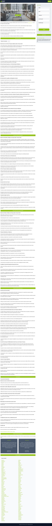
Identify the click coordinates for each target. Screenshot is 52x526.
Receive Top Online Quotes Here (18, 288)
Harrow (19, 485)
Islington (2, 491)
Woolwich (19, 487)
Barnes (2, 476)
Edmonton (19, 496)
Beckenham (3, 520)
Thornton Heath (3, 494)
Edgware (19, 493)
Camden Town (3, 488)
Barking (19, 497)
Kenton (19, 483)
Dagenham (20, 515)
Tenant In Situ (30, 22)
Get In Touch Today (18, 38)
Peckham (2, 483)
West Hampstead (3, 495)
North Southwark (3, 477)
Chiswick (2, 482)
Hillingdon (19, 495)
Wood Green (20, 477)
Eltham (19, 482)
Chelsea (1, 431)
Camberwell (3, 475)
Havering (19, 518)
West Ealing (3, 514)
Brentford (2, 497)
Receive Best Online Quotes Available (18, 210)
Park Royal (3, 500)
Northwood (19, 513)
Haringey (19, 472)
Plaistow (19, 479)
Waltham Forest (20, 494)
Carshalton (3, 513)
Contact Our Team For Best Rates (18, 135)
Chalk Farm (3, 490)
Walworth (2, 479)
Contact (50, 1)
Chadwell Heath (20, 514)
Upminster (19, 519)
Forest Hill (2, 492)
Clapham (8, 431)
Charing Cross (3, 473)
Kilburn (2, 485)
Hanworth (19, 480)
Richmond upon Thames (5, 496)
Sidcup (19, 500)
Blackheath (3, 517)
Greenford (19, 473)
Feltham (19, 489)
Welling (19, 499)
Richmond (2, 493)
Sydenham (3, 498)
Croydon (2, 515)
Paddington (3, 472)
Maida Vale (3, 481)
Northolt (19, 486)
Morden (2, 487)
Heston (19, 476)
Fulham (11, 431)
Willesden (2, 499)
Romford (19, 516)
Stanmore (19, 498)
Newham (19, 481)
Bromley (2, 518)
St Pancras (3, 486)
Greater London (20, 474)
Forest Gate (20, 484)
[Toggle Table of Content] (8, 41)
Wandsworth (5, 431)
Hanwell (2, 519)
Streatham (2, 474)
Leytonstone (20, 488)
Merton (2, 480)
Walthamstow (20, 492)
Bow (2, 516)
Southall (19, 478)
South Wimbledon (4, 478)
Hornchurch (20, 517)
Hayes (19, 491)
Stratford (19, 475)
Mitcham (2, 484)
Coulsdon (19, 490)
